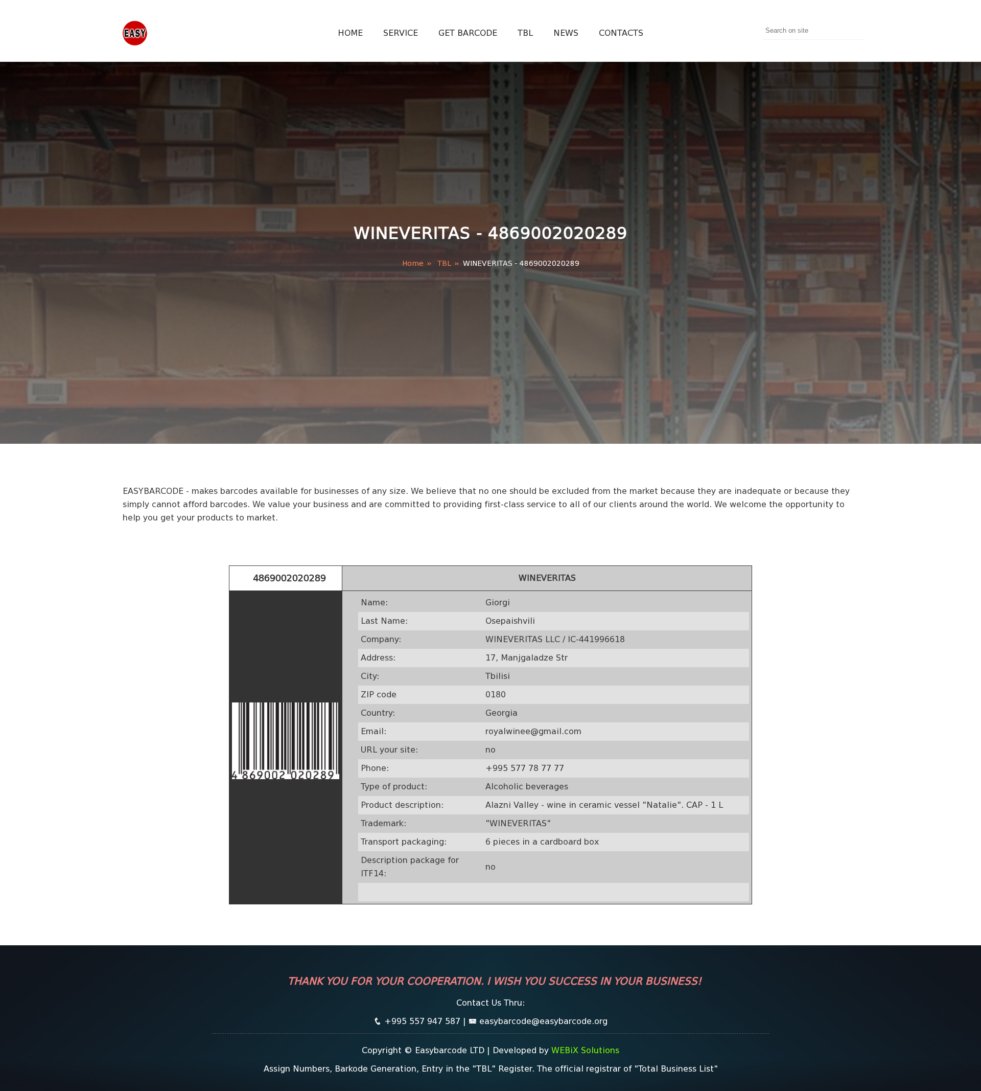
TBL (525, 33)
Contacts (621, 33)
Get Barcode (467, 33)
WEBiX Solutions (585, 1050)
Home (350, 33)
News (565, 33)
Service (400, 33)
